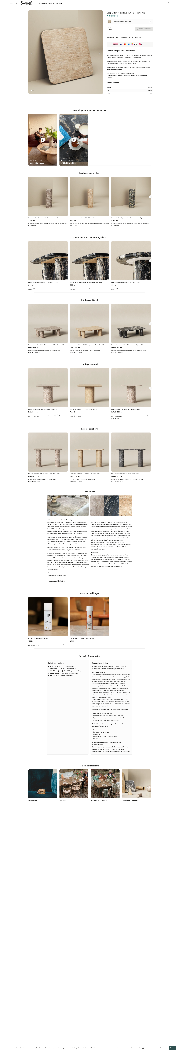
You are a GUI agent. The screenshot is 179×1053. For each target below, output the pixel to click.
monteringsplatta (124, 675)
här (143, 1048)
